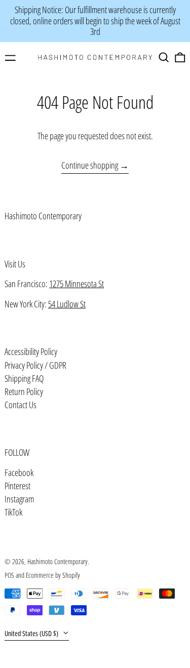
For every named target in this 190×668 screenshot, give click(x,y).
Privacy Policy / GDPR (35, 365)
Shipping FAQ (24, 378)
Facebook (19, 473)
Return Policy (24, 391)
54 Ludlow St (67, 304)
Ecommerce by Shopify (53, 575)
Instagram (19, 499)
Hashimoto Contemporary (43, 216)
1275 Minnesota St (76, 284)
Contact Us (20, 405)
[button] (164, 57)
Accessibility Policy (31, 351)
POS (9, 575)
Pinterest (17, 486)
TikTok (13, 512)
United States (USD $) (32, 633)
